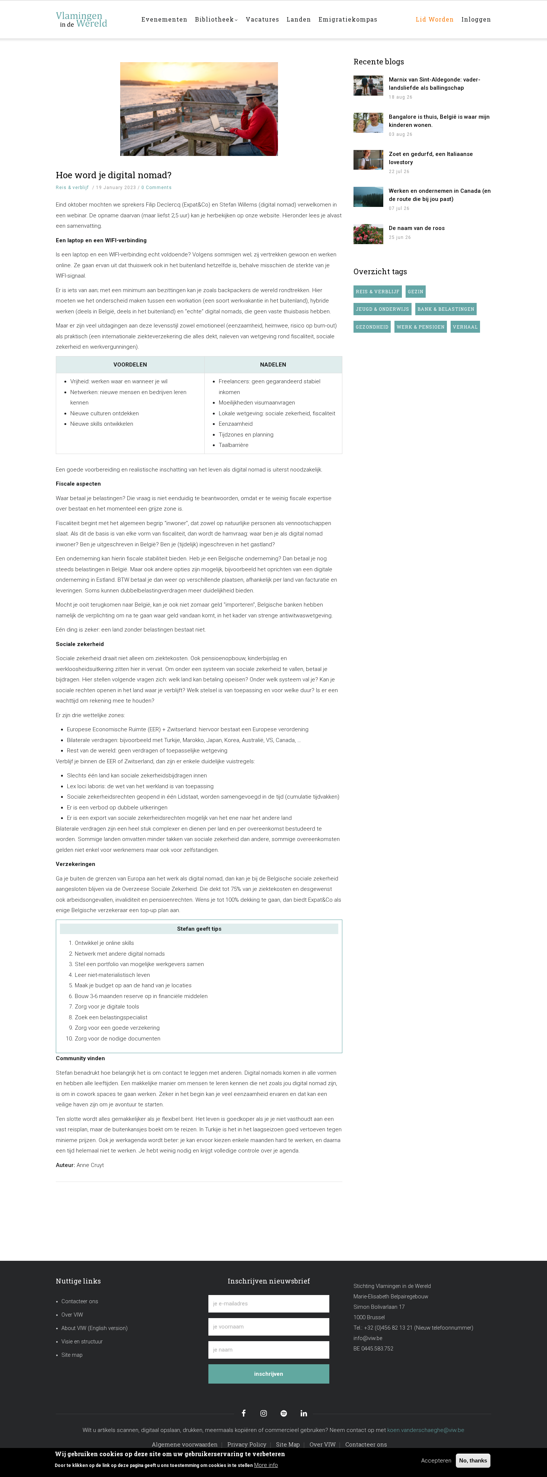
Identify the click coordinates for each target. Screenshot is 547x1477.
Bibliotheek (214, 19)
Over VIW (72, 1315)
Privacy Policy (246, 1444)
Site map (72, 1355)
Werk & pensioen (421, 327)
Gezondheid (372, 327)
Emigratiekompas (348, 19)
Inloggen (476, 19)
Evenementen (164, 19)
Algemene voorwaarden (185, 1444)
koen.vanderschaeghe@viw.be (425, 1430)
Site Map (288, 1444)
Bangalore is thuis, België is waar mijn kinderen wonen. (439, 121)
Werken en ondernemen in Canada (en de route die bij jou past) (440, 195)
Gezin (415, 291)
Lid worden (435, 19)
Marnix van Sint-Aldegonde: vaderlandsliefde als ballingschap (434, 83)
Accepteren (436, 1460)
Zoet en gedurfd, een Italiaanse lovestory (431, 158)
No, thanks (473, 1460)
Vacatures (262, 19)
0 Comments (156, 187)
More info (266, 1465)
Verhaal (465, 327)
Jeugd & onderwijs (382, 309)
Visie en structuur (82, 1342)
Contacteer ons (79, 1301)
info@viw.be (368, 1338)
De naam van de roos (417, 228)
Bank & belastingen (446, 309)
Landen (299, 19)
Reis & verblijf (72, 187)
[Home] (93, 16)
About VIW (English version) (94, 1328)
